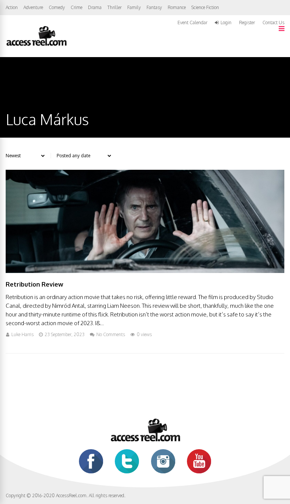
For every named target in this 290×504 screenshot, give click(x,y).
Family (134, 7)
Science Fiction (205, 7)
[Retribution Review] (145, 271)
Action (12, 7)
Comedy (57, 7)
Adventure (33, 7)
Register (247, 22)
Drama (95, 7)
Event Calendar (192, 22)
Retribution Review (34, 284)
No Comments (110, 334)
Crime (76, 7)
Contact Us (273, 22)
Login (226, 22)
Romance (177, 7)
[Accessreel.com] (36, 45)
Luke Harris (22, 334)
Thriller (114, 7)
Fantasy (154, 7)
